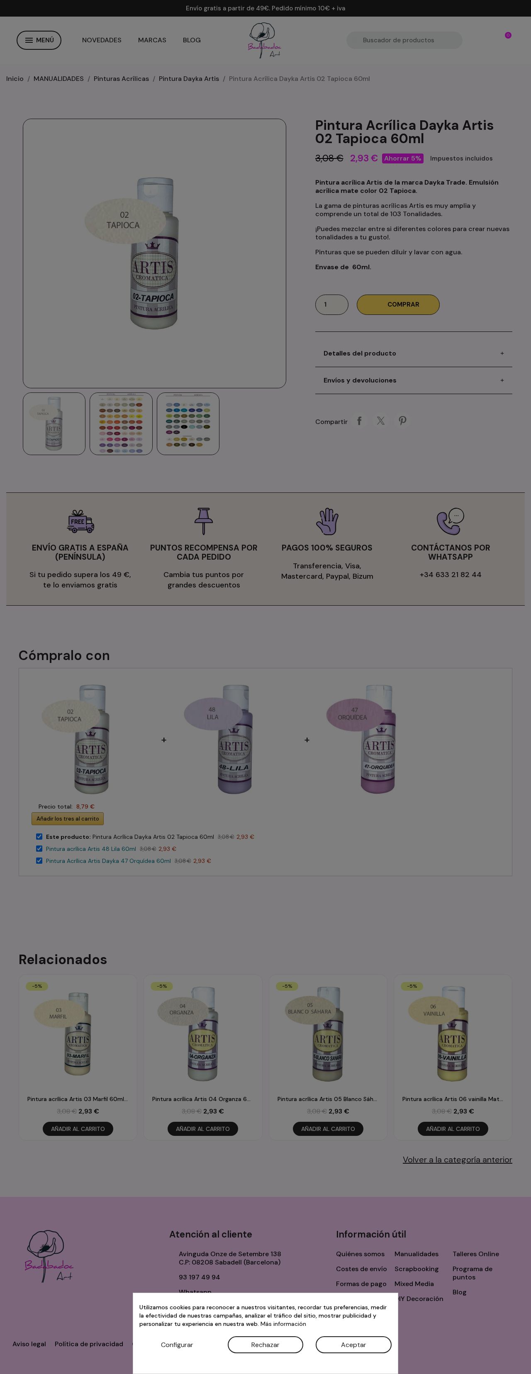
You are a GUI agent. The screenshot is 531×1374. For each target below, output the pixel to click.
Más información (283, 1324)
